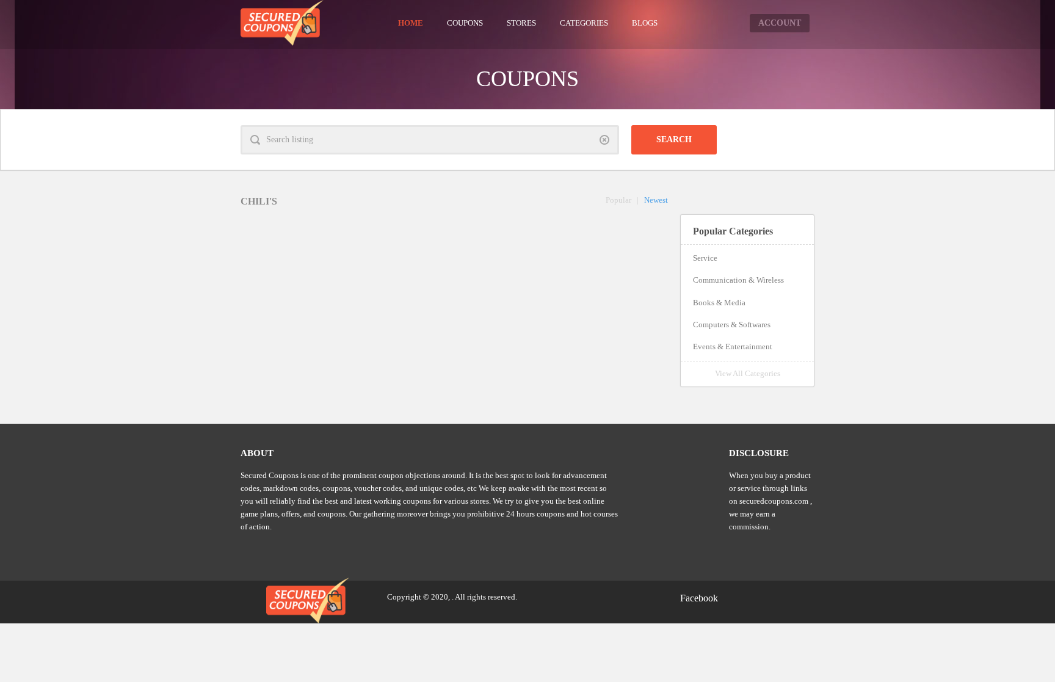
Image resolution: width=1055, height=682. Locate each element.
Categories (584, 22)
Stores (521, 22)
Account (779, 22)
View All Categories (747, 373)
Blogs (645, 22)
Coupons (465, 22)
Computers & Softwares (731, 324)
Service (705, 258)
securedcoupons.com (773, 501)
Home (410, 22)
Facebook (699, 598)
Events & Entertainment (732, 346)
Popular (618, 200)
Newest (656, 200)
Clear (604, 140)
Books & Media (719, 302)
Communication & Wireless (738, 280)
